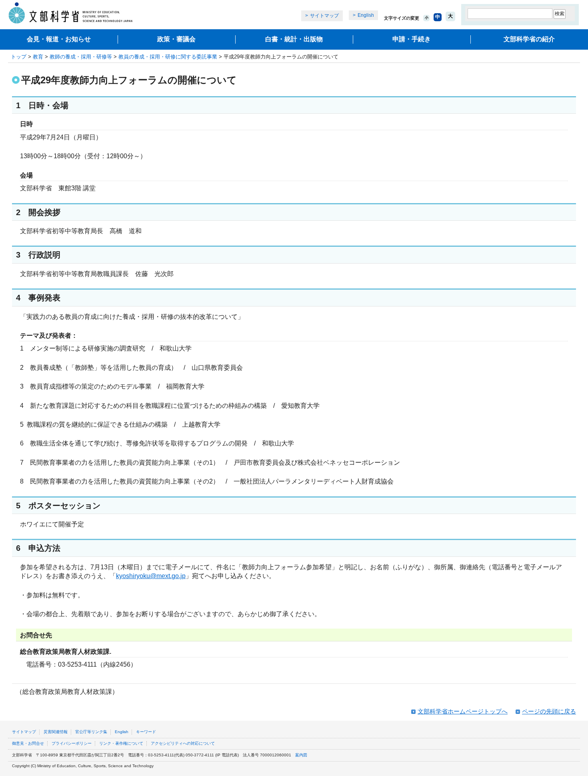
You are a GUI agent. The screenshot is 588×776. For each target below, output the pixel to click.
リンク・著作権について (121, 743)
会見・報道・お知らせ (59, 39)
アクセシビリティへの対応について (183, 743)
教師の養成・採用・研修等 (81, 57)
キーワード (146, 732)
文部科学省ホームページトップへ (463, 711)
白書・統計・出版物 (294, 39)
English (366, 15)
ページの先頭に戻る (549, 711)
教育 (38, 57)
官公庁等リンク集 (91, 732)
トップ (18, 57)
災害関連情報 (56, 732)
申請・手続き (411, 39)
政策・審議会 (176, 39)
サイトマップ (324, 15)
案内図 (301, 755)
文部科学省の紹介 (529, 39)
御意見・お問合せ (28, 743)
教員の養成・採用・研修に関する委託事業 (167, 57)
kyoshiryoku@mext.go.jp (151, 575)
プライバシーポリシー (72, 743)
